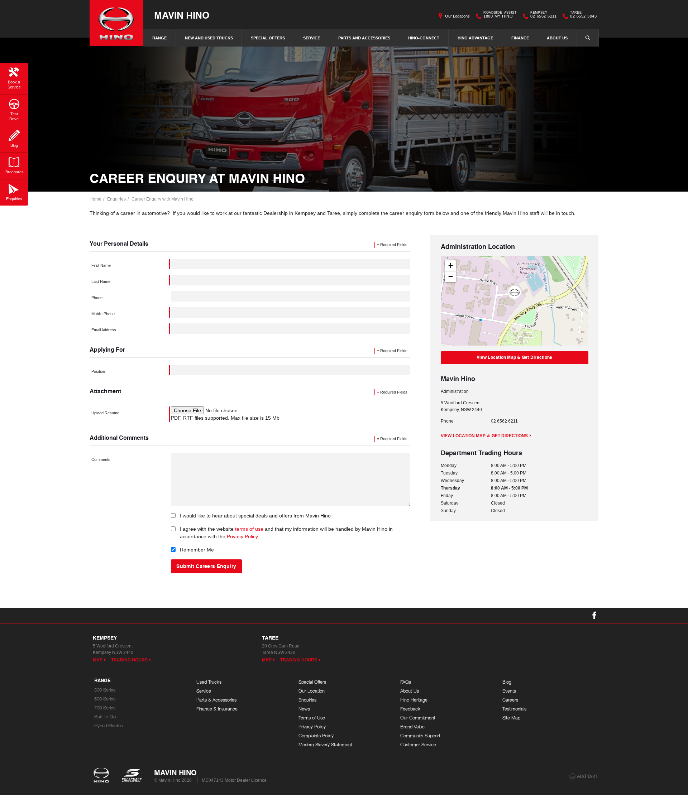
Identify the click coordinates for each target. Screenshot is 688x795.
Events (509, 691)
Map (97, 659)
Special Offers (268, 37)
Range (159, 37)
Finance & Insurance (217, 709)
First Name (101, 265)
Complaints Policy (316, 735)
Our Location (311, 691)
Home (95, 199)
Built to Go (105, 716)
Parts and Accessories (364, 37)
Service (311, 37)
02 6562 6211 (543, 15)
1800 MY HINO (500, 15)
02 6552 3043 (583, 15)
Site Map (511, 718)
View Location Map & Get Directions (514, 357)
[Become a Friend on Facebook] (594, 615)
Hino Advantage (475, 37)
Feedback (410, 709)
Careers (510, 700)
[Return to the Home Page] (102, 776)
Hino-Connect (423, 37)
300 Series (104, 690)
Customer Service (418, 744)
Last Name (100, 281)
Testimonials (514, 709)
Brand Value (412, 726)
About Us (557, 37)
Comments (100, 459)
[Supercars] (131, 776)
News (304, 709)
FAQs (405, 682)
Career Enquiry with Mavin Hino (163, 199)
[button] (514, 293)
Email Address (103, 330)
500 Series (104, 699)
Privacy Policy (242, 536)
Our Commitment (417, 718)
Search (587, 38)
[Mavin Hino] (116, 23)
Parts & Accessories (216, 700)
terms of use (249, 529)
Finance (520, 37)
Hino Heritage (413, 700)
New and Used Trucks (209, 37)
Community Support (420, 735)
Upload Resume (105, 413)
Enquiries (116, 199)
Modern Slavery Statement (325, 744)
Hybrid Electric (108, 725)
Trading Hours (129, 659)
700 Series (104, 707)
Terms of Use (311, 718)
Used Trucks (208, 682)
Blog (506, 682)
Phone (96, 297)
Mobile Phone (103, 314)
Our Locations (457, 16)
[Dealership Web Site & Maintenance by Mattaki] (583, 776)
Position (98, 371)
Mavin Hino (181, 14)
